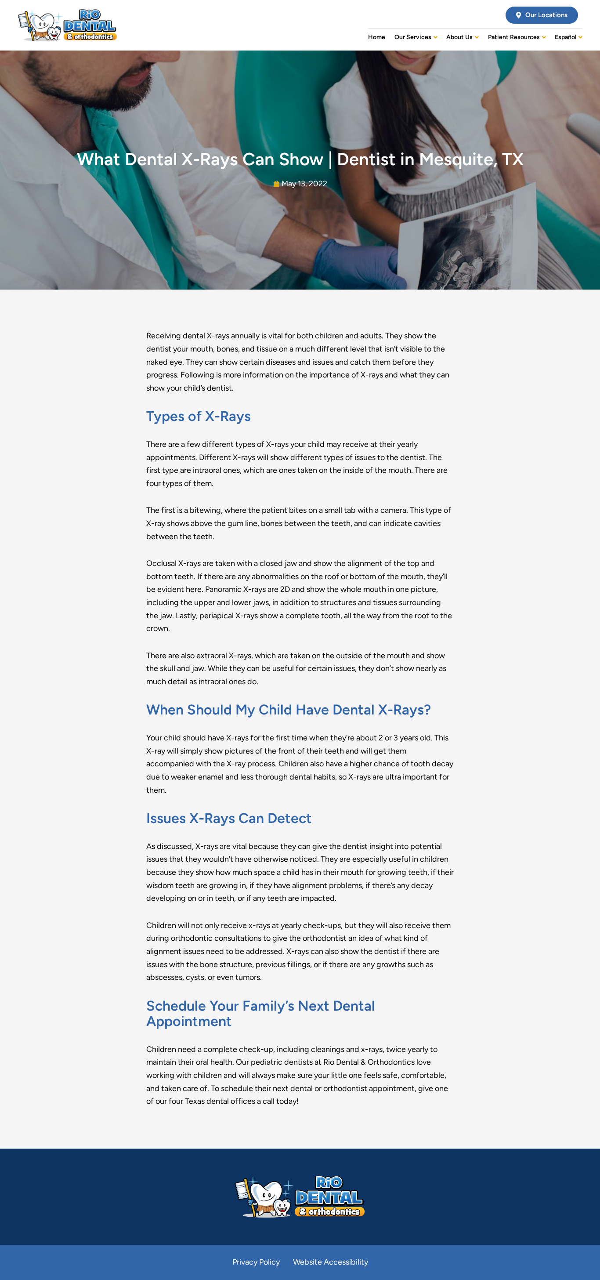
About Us (459, 37)
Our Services (412, 37)
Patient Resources (514, 37)
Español (565, 37)
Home (376, 37)
